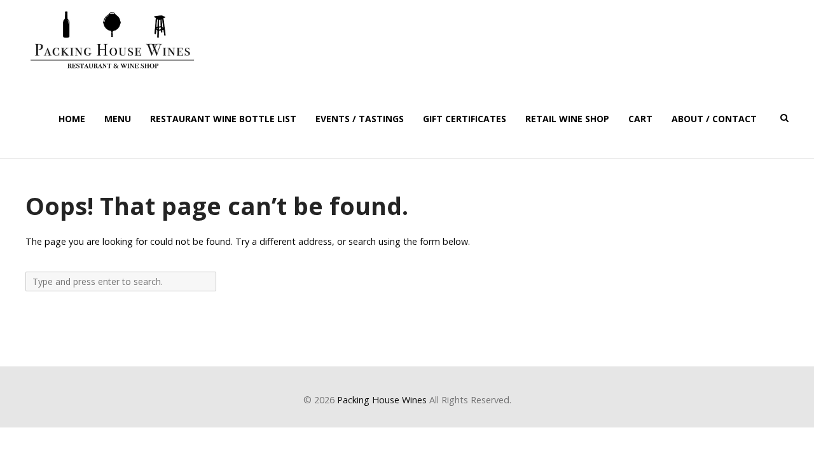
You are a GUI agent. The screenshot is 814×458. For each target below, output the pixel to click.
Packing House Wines (382, 400)
